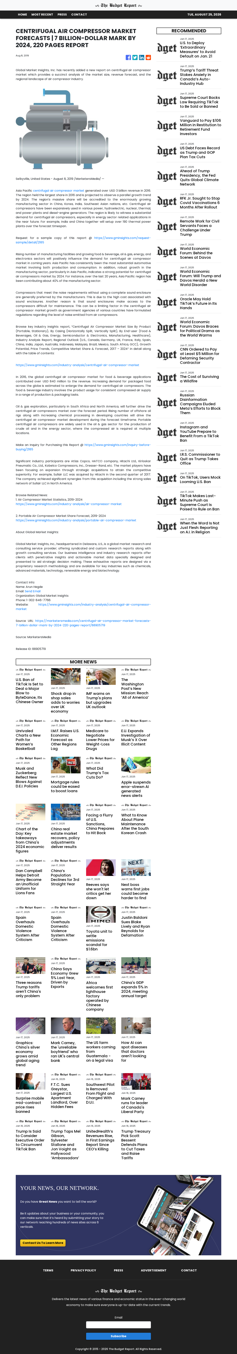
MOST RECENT (42, 14)
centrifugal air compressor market (58, 190)
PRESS (62, 14)
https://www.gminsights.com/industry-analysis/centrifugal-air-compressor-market (77, 365)
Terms (48, 1270)
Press (118, 1270)
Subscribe (118, 1336)
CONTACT (79, 14)
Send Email (33, 591)
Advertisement (153, 1270)
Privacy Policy (83, 1270)
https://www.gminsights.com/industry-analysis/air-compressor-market (69, 504)
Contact (189, 1270)
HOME (22, 14)
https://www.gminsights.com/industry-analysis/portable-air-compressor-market (76, 520)
